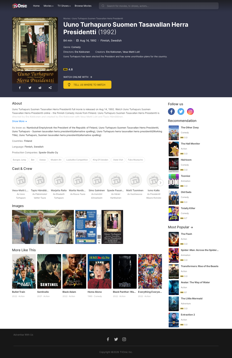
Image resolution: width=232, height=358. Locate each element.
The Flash (186, 233)
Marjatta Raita (59, 190)
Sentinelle (43, 291)
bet (32, 159)
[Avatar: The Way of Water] (174, 287)
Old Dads (186, 192)
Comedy (76, 47)
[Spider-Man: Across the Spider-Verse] (174, 255)
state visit (118, 159)
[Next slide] (160, 183)
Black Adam (69, 291)
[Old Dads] (174, 197)
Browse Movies (83, 5)
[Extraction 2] (174, 320)
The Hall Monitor (190, 143)
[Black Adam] (74, 271)
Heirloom (186, 159)
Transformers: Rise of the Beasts (199, 266)
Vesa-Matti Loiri (131, 51)
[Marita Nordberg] (78, 180)
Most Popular (178, 227)
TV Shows (63, 5)
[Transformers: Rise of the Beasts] (174, 271)
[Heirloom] (174, 165)
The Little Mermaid (191, 298)
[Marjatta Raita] (59, 180)
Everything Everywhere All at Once (150, 291)
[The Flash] (174, 239)
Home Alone (95, 291)
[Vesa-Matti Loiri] (21, 180)
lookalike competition (77, 159)
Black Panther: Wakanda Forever (125, 291)
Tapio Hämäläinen (40, 190)
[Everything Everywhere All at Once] (150, 271)
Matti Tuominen (134, 190)
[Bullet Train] (24, 271)
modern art (56, 159)
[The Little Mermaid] (174, 303)
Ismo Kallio (154, 190)
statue (42, 159)
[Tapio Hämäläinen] (40, 180)
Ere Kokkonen (82, 51)
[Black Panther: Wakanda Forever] (125, 271)
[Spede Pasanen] (116, 180)
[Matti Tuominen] (135, 180)
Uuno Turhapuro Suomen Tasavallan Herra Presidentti (97, 18)
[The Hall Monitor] (174, 149)
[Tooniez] (174, 181)
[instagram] (190, 114)
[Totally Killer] (174, 213)
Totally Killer (188, 208)
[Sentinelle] (49, 271)
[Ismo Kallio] (154, 180)
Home (36, 5)
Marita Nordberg (78, 190)
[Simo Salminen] (97, 180)
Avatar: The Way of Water (195, 282)
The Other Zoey (190, 127)
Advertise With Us (23, 334)
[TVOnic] (19, 6)
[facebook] (171, 114)
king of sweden (100, 159)
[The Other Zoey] (174, 132)
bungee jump (19, 159)
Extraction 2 (188, 314)
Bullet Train (18, 291)
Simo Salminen (97, 190)
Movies (47, 5)
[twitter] (180, 114)
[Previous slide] (14, 183)
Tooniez (185, 175)
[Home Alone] (100, 271)
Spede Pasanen (116, 190)
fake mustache (135, 159)
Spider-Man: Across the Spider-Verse (200, 250)
